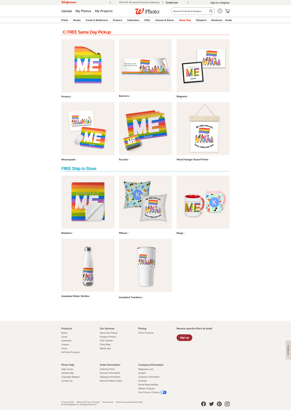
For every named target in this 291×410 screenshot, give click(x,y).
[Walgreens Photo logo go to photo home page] (145, 10)
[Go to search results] (211, 11)
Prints (64, 348)
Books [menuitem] (77, 20)
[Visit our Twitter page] (211, 404)
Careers (142, 373)
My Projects (104, 11)
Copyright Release (70, 377)
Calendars (66, 340)
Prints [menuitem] (64, 20)
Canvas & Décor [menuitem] (164, 20)
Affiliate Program (146, 388)
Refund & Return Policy (111, 380)
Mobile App (105, 348)
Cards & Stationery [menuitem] (97, 20)
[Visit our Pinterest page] (219, 404)
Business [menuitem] (216, 20)
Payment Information (110, 373)
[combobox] (193, 11)
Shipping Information (110, 377)
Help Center (67, 369)
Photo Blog (105, 344)
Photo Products (146, 332)
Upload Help (67, 373)
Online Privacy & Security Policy (129, 402)
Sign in (214, 2)
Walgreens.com (145, 369)
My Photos (83, 11)
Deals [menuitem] (228, 20)
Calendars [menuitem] (133, 20)
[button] (220, 10)
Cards (64, 336)
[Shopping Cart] (227, 10)
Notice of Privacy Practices (88, 402)
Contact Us (66, 380)
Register (225, 2)
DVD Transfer (106, 340)
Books (64, 332)
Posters (65, 344)
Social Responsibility (148, 384)
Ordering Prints (107, 369)
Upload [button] (66, 11)
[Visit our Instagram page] (227, 404)
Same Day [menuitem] (185, 20)
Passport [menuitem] (201, 20)
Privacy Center (67, 402)
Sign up (184, 337)
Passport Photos (108, 336)
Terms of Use (107, 402)
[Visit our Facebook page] (203, 404)
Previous (110, 2)
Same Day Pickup (108, 332)
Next (188, 2)
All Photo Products (70, 352)
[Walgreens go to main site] (69, 2)
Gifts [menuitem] (147, 20)
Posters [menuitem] (117, 20)
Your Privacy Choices (148, 392)
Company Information (149, 377)
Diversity (142, 380)
